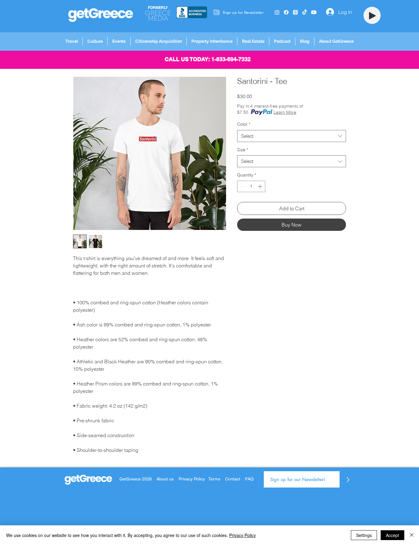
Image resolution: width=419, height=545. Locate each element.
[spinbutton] (251, 186)
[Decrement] (242, 186)
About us (165, 478)
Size (242, 149)
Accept (392, 535)
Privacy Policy (192, 478)
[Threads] (295, 12)
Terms (214, 478)
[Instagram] (277, 12)
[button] (72, 41)
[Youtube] (314, 12)
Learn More (285, 112)
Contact (232, 478)
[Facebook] (286, 12)
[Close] (411, 535)
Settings (364, 535)
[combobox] (291, 136)
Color (243, 124)
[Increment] (260, 186)
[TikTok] (305, 12)
